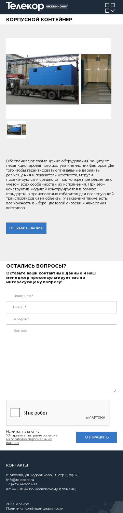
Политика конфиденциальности (35, 508)
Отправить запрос (26, 228)
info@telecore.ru (20, 479)
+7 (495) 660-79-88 (21, 484)
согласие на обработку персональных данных (31, 439)
